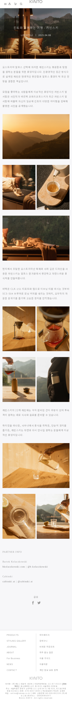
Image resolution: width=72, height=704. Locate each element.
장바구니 (44, 640)
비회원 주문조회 (47, 646)
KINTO (29, 698)
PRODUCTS (13, 635)
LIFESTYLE (27, 35)
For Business (13, 658)
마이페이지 (45, 635)
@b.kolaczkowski (38, 566)
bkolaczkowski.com (14, 566)
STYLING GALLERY (16, 640)
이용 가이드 (45, 658)
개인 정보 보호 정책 (49, 670)
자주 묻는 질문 (46, 652)
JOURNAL (12, 646)
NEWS (10, 664)
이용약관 (44, 664)
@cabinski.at (25, 581)
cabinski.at (9, 581)
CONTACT (12, 670)
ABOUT (10, 652)
